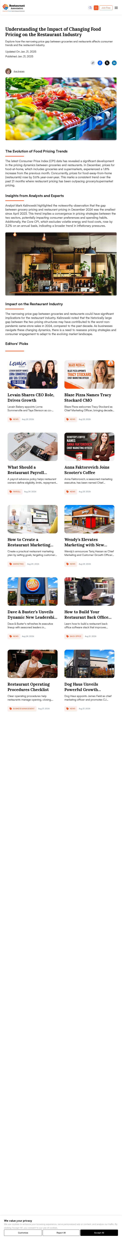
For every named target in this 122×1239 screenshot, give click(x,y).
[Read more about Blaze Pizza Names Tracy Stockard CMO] (89, 374)
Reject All (61, 1232)
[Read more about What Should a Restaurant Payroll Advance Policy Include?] (33, 447)
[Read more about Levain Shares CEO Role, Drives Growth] (33, 374)
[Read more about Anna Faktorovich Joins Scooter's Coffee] (89, 447)
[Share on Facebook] (100, 63)
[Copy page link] (92, 63)
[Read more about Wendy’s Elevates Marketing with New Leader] (89, 519)
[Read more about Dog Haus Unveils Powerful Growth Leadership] (89, 664)
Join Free (106, 7)
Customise (23, 1232)
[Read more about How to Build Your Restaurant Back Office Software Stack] (89, 591)
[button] (90, 7)
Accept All (99, 1232)
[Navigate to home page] (14, 8)
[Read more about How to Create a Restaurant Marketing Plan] (33, 519)
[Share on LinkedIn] (114, 63)
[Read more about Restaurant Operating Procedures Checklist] (33, 664)
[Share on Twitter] (107, 63)
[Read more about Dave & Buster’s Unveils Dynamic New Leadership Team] (33, 591)
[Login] (96, 7)
